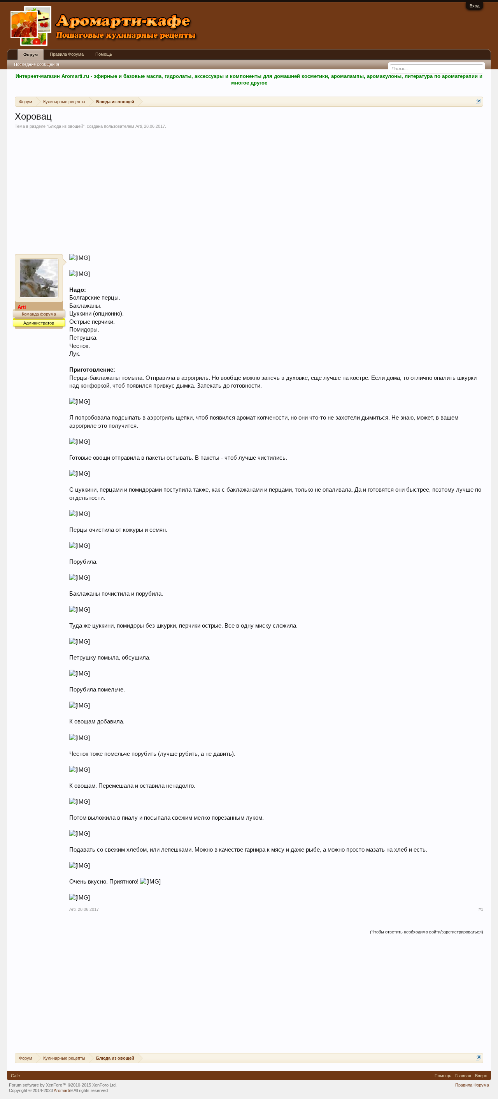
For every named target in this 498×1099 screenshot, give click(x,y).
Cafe (15, 1075)
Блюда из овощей (65, 126)
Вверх (481, 1075)
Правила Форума (67, 54)
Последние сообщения (36, 64)
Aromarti (62, 1090)
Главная (463, 1075)
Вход (474, 6)
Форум (30, 54)
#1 (481, 909)
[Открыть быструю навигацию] (478, 101)
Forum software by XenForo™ (63, 1085)
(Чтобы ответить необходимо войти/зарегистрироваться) (426, 932)
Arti (138, 126)
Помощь (103, 54)
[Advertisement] (249, 191)
